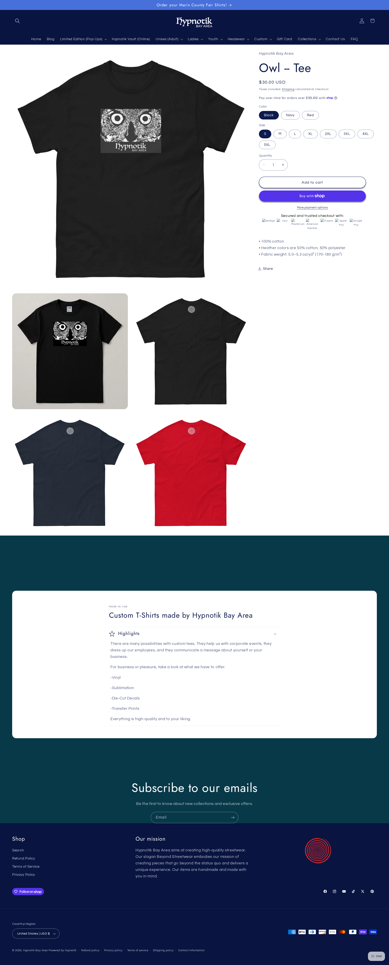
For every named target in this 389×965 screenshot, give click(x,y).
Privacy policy (113, 950)
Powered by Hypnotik (63, 950)
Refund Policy (23, 858)
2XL (328, 134)
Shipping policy (163, 950)
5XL (267, 144)
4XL (365, 134)
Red (310, 115)
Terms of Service (26, 866)
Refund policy (90, 950)
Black (269, 115)
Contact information (191, 950)
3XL (347, 134)
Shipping (288, 88)
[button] (17, 20)
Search (18, 850)
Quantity (265, 155)
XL (310, 134)
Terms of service (137, 950)
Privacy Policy (23, 875)
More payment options (312, 207)
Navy (290, 115)
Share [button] (268, 268)
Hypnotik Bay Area (35, 950)
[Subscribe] (232, 817)
